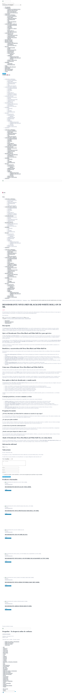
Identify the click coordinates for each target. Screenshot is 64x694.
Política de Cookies (8, 643)
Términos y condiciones (7, 681)
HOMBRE (7, 62)
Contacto (5, 659)
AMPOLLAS (10, 34)
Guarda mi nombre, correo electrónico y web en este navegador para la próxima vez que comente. (23, 474)
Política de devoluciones (8, 673)
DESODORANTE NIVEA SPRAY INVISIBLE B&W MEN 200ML (22, 582)
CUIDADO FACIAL (9, 33)
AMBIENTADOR (11, 47)
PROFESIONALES (9, 69)
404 (3, 647)
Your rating (4, 458)
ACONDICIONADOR (12, 25)
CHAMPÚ (9, 26)
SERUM (9, 38)
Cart (4, 655)
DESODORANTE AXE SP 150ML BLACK (16, 534)
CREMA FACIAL (11, 36)
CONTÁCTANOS (6, 634)
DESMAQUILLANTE (12, 37)
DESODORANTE (11, 19)
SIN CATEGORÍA (9, 70)
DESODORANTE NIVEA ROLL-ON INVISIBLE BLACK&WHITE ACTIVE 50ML (27, 558)
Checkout (5, 657)
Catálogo (5, 656)
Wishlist (4, 686)
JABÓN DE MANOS (11, 21)
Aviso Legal (7, 645)
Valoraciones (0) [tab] (8, 323)
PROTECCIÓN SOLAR (12, 10)
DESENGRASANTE (11, 49)
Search (4, 689)
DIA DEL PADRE (8, 40)
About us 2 (5, 648)
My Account (5, 688)
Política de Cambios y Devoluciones (12, 641)
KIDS (6, 65)
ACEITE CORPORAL (12, 16)
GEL (8, 20)
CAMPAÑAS (7, 8)
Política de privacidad (7, 674)
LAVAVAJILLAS (10, 53)
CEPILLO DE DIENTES (12, 43)
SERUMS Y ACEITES (12, 31)
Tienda (4, 682)
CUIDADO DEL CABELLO (11, 24)
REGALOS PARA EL (11, 11)
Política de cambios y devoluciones (10, 670)
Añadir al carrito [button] (8, 490)
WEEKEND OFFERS (7, 685)
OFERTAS (7, 127)
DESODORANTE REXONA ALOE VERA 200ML (18, 487)
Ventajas (4, 684)
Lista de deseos (6, 666)
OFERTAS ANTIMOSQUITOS (13, 9)
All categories (7, 7)
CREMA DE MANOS (11, 18)
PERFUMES (7, 68)
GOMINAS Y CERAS (12, 28)
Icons (4, 664)
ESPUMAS (9, 27)
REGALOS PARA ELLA (12, 12)
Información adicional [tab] (9, 321)
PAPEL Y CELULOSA (12, 60)
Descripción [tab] (7, 320)
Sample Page (5, 677)
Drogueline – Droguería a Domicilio (10, 661)
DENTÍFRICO (10, 44)
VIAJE (6, 71)
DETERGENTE (10, 51)
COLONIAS (7, 13)
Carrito (4, 653)
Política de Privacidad (9, 642)
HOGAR (7, 46)
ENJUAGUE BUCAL (11, 45)
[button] (3, 196)
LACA (8, 29)
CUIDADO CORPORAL (10, 14)
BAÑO (8, 48)
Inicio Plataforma (6, 665)
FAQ (4, 663)
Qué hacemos (5, 676)
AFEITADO (9, 63)
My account (5, 668)
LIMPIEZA (9, 22)
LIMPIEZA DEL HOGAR (15, 57)
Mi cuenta (5, 667)
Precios (4, 675)
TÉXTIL (11, 59)
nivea (28, 317)
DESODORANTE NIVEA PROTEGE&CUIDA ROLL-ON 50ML (22, 510)
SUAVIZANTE (10, 61)
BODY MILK (10, 17)
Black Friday (5, 652)
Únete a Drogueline (7, 683)
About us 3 (5, 649)
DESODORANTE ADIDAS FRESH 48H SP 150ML (18, 606)
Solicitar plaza (6, 679)
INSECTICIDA (10, 52)
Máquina (11, 54)
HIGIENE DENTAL (9, 42)
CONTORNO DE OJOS (12, 35)
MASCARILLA (10, 30)
